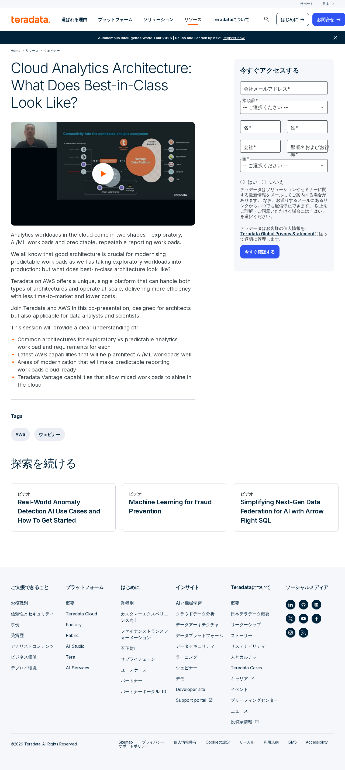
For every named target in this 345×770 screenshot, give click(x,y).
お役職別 (19, 603)
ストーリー (241, 635)
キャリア (239, 678)
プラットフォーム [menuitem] (115, 19)
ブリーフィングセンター (254, 700)
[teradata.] (31, 19)
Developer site (190, 689)
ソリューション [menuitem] (158, 19)
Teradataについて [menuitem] (230, 19)
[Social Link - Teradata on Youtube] (303, 619)
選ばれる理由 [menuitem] (74, 19)
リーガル (246, 742)
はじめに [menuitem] (289, 19)
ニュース (239, 711)
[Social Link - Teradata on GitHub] (303, 604)
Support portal (191, 700)
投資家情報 (241, 721)
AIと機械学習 (189, 603)
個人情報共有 (185, 742)
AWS (20, 434)
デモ (180, 678)
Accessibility (317, 742)
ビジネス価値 (24, 657)
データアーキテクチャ (197, 624)
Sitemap (126, 742)
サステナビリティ (248, 646)
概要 (70, 603)
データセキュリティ (195, 646)
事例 (15, 624)
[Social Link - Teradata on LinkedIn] (290, 604)
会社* (250, 147)
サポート (306, 4)
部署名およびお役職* (310, 150)
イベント (239, 689)
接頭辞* (250, 100)
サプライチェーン (138, 659)
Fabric (72, 635)
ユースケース (134, 670)
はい (252, 182)
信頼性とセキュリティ (32, 613)
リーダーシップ (246, 624)
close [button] (335, 38)
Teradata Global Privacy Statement (277, 233)
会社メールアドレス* (267, 89)
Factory (74, 624)
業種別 (127, 603)
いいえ (276, 182)
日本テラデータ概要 (250, 613)
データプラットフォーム (199, 635)
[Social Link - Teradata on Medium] (316, 604)
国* (245, 158)
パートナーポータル (140, 691)
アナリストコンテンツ (32, 646)
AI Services (77, 667)
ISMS (292, 742)
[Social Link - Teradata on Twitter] (290, 619)
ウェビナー (49, 434)
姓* (294, 128)
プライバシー (153, 742)
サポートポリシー (134, 746)
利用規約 (271, 742)
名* (247, 128)
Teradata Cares (246, 667)
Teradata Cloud (81, 613)
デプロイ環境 (24, 667)
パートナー (131, 680)
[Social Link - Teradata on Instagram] (290, 633)
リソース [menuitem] (193, 19)
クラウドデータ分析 (195, 613)
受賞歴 (17, 635)
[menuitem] (266, 19)
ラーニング (186, 657)
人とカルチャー (246, 657)
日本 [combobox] (326, 4)
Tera (70, 657)
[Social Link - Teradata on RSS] (303, 633)
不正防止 (129, 648)
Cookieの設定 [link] (218, 742)
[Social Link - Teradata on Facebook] (316, 619)
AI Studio (75, 646)
